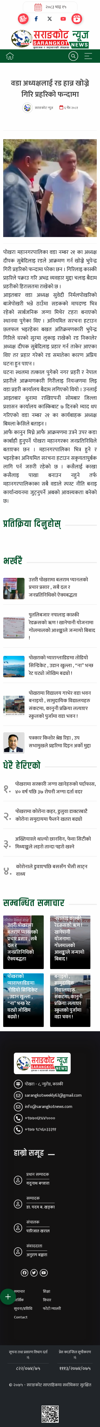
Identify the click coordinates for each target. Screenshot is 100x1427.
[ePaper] (23, 18)
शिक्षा (46, 1291)
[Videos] (76, 18)
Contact (20, 1317)
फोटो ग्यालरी (52, 1309)
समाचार (19, 1291)
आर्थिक (19, 1300)
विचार (47, 1300)
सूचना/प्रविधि (23, 1309)
